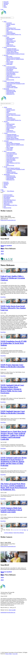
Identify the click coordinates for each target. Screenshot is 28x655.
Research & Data (7, 207)
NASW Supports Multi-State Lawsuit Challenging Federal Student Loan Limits (11, 510)
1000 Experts (6, 203)
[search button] (1, 19)
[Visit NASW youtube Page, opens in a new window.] (9, 619)
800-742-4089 (12, 610)
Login (2, 9)
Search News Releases (19, 532)
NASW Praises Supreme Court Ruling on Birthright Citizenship (13, 366)
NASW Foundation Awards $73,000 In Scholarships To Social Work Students (13, 343)
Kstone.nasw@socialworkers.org (8, 220)
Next (25, 529)
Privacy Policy (8, 653)
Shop (4, 5)
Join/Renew (6, 3)
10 (22, 529)
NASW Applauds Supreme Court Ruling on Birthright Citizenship (13, 412)
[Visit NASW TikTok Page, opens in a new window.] (3, 651)
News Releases (6, 197)
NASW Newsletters (7, 194)
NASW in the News (8, 202)
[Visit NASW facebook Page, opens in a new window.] (1, 619)
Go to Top (15, 653)
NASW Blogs (6, 198)
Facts (4, 206)
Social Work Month (7, 201)
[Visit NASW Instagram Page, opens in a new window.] (14, 645)
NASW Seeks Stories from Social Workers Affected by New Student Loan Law (13, 308)
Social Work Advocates (8, 196)
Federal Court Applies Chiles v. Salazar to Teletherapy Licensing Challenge (13, 278)
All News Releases (8, 532)
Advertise (5, 4)
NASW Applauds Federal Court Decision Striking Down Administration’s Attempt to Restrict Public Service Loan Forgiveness (12, 389)
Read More (3, 297)
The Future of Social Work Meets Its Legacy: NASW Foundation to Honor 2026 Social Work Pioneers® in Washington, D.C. (14, 486)
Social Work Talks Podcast (9, 200)
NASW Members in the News (10, 205)
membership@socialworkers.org (8, 612)
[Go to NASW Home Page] (11, 16)
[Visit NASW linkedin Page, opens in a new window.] (4, 619)
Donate (5, 7)
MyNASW (5, 1)
